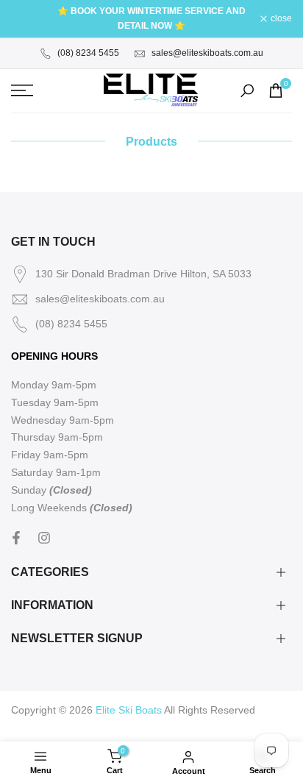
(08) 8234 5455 (88, 53)
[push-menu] (22, 90)
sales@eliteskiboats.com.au (207, 53)
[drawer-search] (247, 90)
